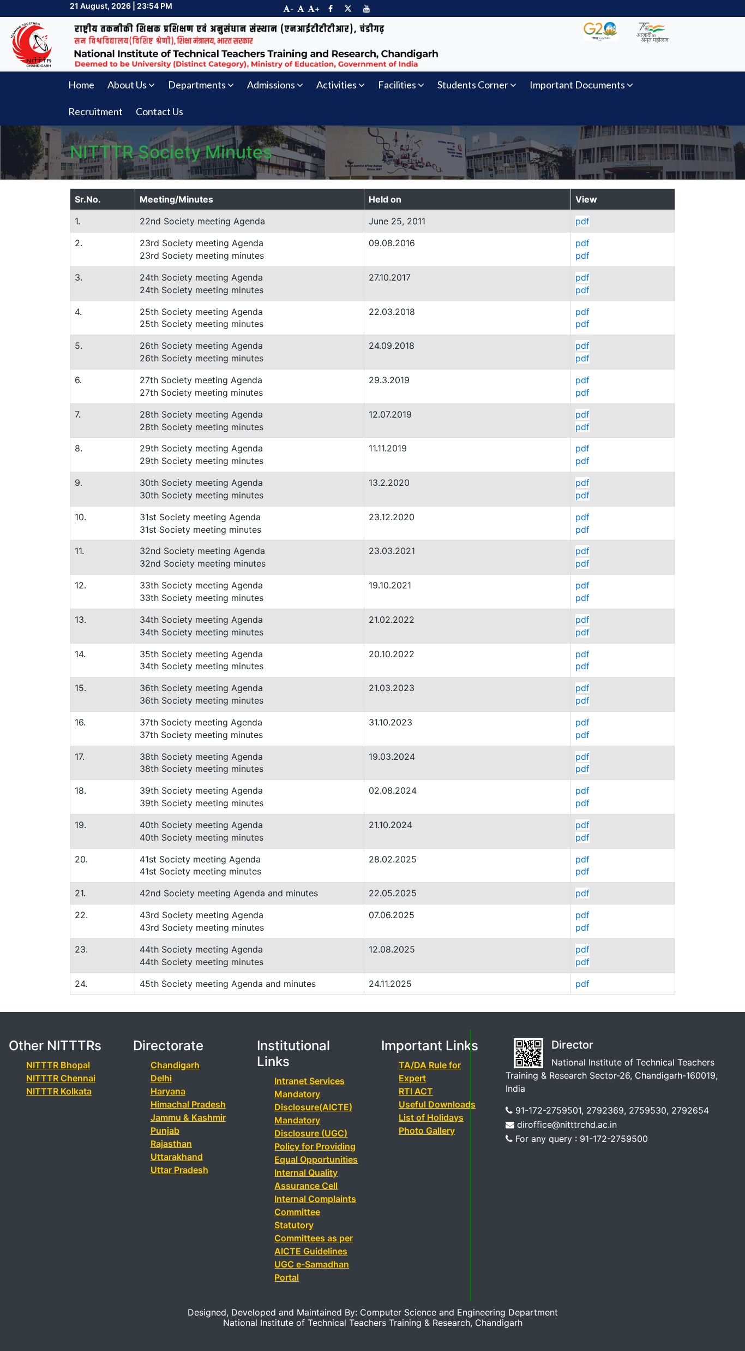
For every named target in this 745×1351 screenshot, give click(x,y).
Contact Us (159, 111)
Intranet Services (309, 1080)
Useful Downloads (437, 1104)
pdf (582, 221)
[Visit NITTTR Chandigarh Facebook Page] (330, 8)
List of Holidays (431, 1117)
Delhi (161, 1078)
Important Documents (577, 85)
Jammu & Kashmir (188, 1117)
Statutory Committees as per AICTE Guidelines (313, 1238)
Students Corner (472, 85)
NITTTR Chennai (60, 1078)
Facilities (397, 85)
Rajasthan (171, 1143)
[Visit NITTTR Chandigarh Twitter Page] (348, 8)
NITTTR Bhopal (58, 1065)
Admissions (271, 85)
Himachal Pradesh (188, 1104)
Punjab (165, 1130)
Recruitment (95, 111)
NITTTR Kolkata (59, 1091)
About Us (127, 85)
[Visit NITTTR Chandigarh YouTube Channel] (366, 8)
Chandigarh (175, 1065)
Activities (336, 85)
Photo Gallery (427, 1130)
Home (81, 85)
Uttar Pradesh (179, 1169)
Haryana (168, 1091)
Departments (197, 85)
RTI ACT (416, 1091)
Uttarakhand (177, 1156)
